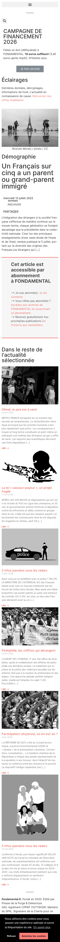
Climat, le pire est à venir (19, 409)
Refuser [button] (11, 936)
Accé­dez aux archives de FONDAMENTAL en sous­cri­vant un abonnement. (30, 309)
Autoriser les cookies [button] (34, 936)
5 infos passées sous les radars (24, 570)
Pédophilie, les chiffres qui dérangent (29, 650)
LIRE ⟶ (5, 448)
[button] (30, 4)
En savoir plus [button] (42, 927)
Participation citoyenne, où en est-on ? (30, 734)
